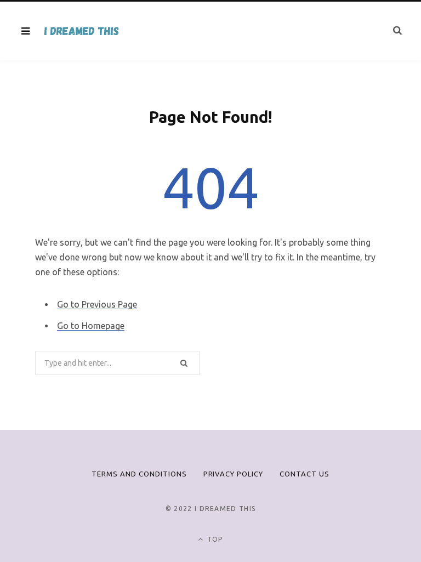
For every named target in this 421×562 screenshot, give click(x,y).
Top (214, 539)
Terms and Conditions (139, 474)
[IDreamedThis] (81, 31)
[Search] (397, 30)
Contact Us (304, 474)
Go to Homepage (90, 326)
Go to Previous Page (97, 304)
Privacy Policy (233, 474)
